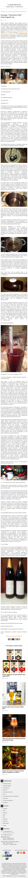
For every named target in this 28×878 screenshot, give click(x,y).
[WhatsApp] (19, 639)
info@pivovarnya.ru (7, 834)
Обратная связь (7, 783)
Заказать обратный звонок (8, 832)
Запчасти (5, 821)
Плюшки (5, 808)
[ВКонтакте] (9, 639)
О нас (4, 794)
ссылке (4, 509)
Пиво (4, 810)
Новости (5, 790)
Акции (4, 825)
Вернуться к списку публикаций (14, 636)
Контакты (5, 802)
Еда (4, 817)
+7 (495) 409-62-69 (14, 5)
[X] (13, 639)
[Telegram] (15, 639)
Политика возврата (8, 800)
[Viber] (17, 639)
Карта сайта (22, 875)
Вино (4, 815)
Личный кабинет (7, 785)
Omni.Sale (8, 875)
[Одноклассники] (11, 639)
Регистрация (6, 787)
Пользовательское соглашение (10, 796)
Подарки (5, 819)
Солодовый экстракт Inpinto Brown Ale (16, 31)
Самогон (5, 812)
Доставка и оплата (7, 792)
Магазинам (6, 823)
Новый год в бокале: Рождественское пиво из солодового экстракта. (13, 771)
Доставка (5, 798)
